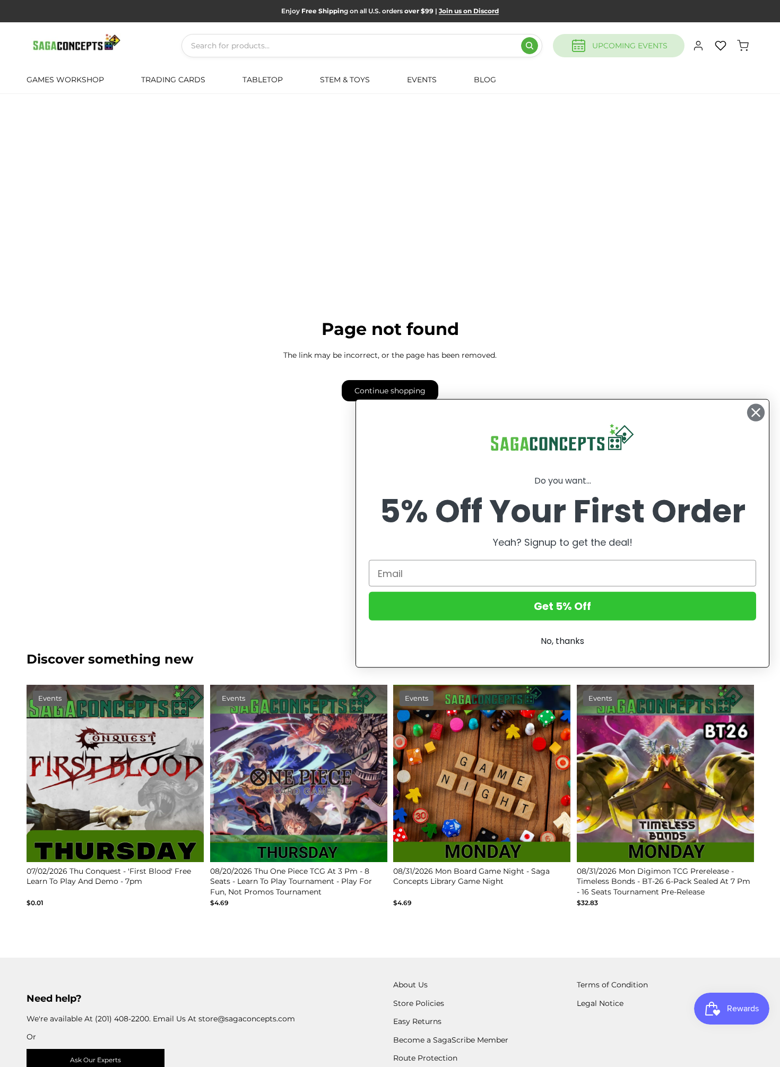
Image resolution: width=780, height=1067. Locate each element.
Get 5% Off (562, 606)
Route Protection (425, 1058)
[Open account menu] (698, 45)
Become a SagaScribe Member (450, 1040)
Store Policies (418, 1003)
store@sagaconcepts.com (246, 1018)
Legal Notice (600, 1003)
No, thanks (562, 641)
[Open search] (529, 45)
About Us (410, 984)
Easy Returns (417, 1021)
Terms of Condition (612, 984)
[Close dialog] (756, 412)
